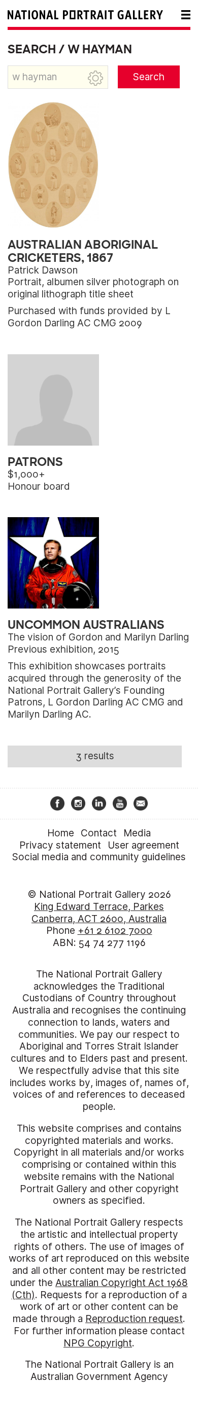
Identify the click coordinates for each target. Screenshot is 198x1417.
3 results (95, 756)
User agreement (143, 845)
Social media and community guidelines (99, 857)
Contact (99, 833)
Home (60, 833)
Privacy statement (60, 845)
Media (137, 833)
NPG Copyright (97, 1343)
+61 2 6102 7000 (115, 930)
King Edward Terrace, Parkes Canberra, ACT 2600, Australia (99, 913)
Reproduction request (134, 1319)
